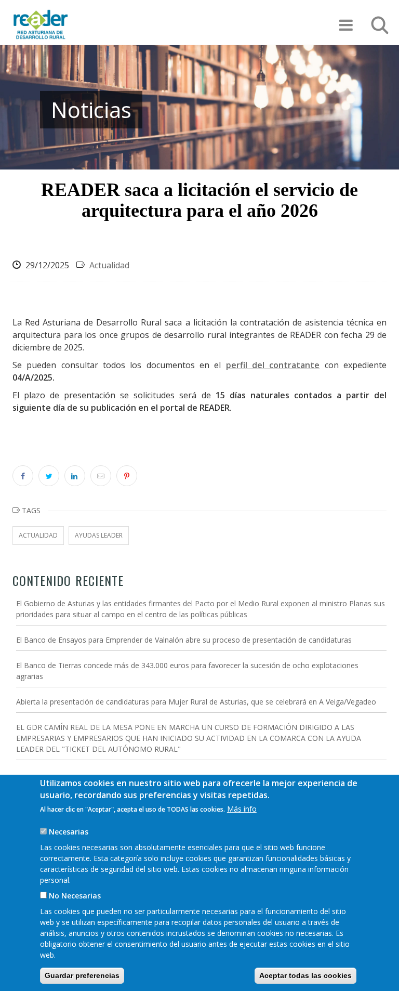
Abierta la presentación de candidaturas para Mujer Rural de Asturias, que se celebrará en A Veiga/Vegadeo (196, 702)
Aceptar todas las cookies (305, 975)
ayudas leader (99, 535)
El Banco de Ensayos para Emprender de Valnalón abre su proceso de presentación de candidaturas (184, 640)
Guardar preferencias (82, 975)
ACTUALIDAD (38, 535)
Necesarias (68, 832)
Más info (242, 809)
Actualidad (109, 265)
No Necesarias (75, 896)
